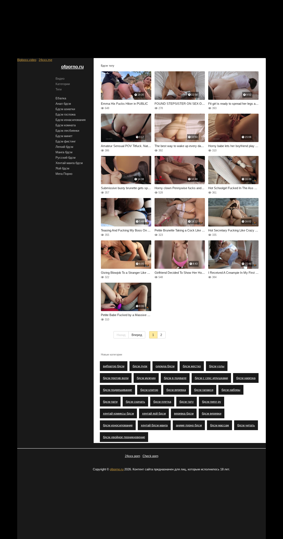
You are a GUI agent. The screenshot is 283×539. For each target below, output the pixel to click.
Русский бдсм (65, 157)
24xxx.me (45, 60)
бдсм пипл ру (211, 401)
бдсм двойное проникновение (124, 437)
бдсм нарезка (245, 378)
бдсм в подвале (175, 378)
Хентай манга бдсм (69, 163)
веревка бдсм (184, 413)
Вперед (137, 335)
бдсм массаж (219, 425)
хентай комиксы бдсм (118, 413)
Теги (59, 89)
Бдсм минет (64, 136)
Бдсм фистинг (66, 141)
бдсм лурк (140, 366)
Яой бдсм (62, 168)
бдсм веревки (211, 413)
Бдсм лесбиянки (67, 130)
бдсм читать (246, 425)
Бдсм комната (66, 125)
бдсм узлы (216, 366)
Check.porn (150, 456)
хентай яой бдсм (154, 413)
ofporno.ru (72, 66)
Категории (63, 84)
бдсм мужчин (146, 378)
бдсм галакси (203, 390)
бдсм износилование (118, 425)
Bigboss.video (26, 60)
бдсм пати (110, 401)
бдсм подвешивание (117, 390)
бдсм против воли (115, 378)
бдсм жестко (192, 366)
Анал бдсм (63, 103)
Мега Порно (64, 173)
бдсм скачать (135, 401)
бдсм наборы (230, 390)
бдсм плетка (162, 401)
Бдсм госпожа (65, 114)
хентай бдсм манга (154, 425)
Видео (60, 78)
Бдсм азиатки (65, 109)
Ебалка (61, 98)
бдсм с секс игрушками (211, 378)
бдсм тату (186, 401)
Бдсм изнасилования (71, 120)
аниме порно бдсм (189, 425)
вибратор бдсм (113, 366)
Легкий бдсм (64, 146)
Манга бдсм (64, 152)
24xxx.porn (132, 456)
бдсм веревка (176, 390)
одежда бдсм (165, 366)
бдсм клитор (149, 390)
